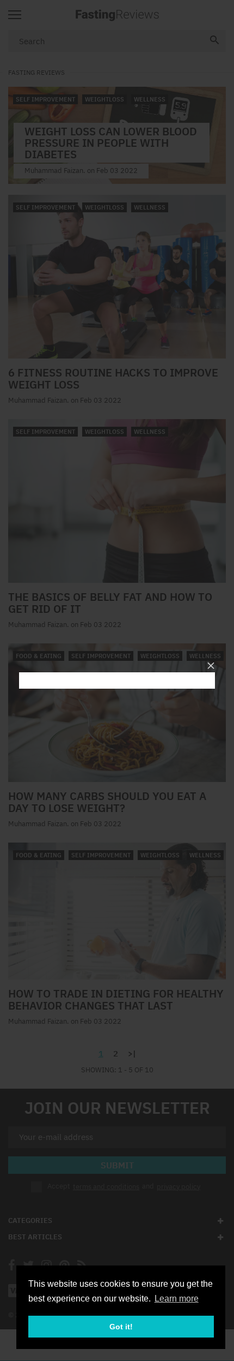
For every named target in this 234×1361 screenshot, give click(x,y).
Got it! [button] (121, 1326)
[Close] (211, 665)
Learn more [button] (177, 1298)
